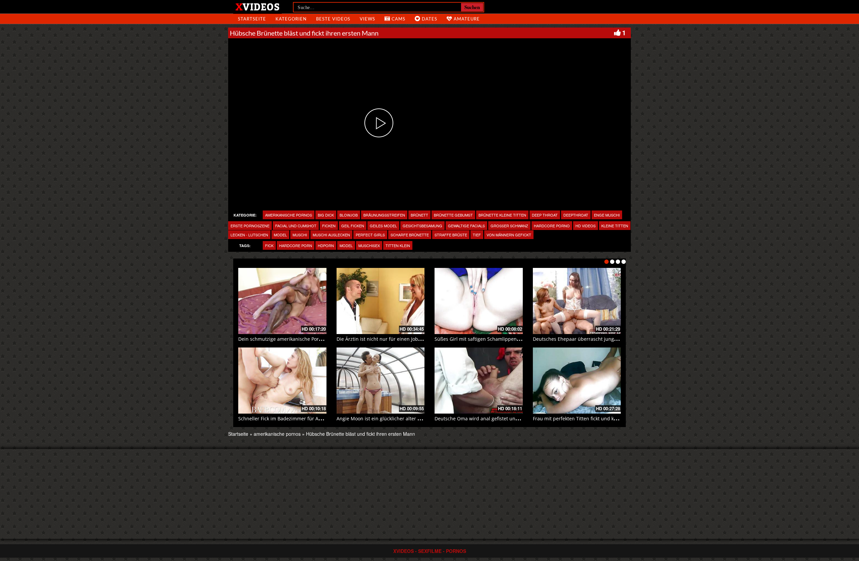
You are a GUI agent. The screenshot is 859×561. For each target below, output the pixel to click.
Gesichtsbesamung (422, 225)
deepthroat (575, 215)
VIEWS (367, 18)
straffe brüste (451, 234)
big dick (326, 215)
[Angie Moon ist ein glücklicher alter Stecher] (381, 380)
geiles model (383, 225)
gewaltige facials (466, 225)
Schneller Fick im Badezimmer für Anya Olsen (289, 418)
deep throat (545, 215)
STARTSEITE (252, 18)
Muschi (300, 234)
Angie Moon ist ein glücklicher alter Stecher (386, 418)
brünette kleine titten (502, 215)
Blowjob (349, 215)
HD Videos (585, 225)
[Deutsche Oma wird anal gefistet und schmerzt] (479, 380)
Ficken (329, 225)
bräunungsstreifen (384, 215)
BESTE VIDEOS (333, 18)
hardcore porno (552, 225)
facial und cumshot (295, 225)
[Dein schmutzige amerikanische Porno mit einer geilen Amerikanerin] (282, 301)
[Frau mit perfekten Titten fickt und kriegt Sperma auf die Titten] (577, 380)
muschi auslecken (331, 234)
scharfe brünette (410, 234)
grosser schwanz (509, 225)
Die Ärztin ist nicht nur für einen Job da (381, 339)
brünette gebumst (453, 215)
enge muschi (607, 215)
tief (477, 234)
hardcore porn (295, 245)
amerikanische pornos (288, 215)
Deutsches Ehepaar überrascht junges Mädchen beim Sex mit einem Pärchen (620, 339)
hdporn (326, 245)
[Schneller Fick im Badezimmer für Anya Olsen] (282, 380)
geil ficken (352, 225)
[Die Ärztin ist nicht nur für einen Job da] (381, 301)
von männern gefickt (509, 234)
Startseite (238, 433)
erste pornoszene (250, 225)
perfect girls (370, 234)
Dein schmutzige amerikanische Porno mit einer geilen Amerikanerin (315, 339)
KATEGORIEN (291, 18)
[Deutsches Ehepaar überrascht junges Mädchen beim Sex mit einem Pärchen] (577, 301)
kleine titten (614, 225)
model (280, 234)
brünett (419, 215)
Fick (269, 245)
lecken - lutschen (249, 234)
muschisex (369, 245)
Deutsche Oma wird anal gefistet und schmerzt (488, 418)
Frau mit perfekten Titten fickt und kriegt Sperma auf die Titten (603, 418)
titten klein (398, 245)
